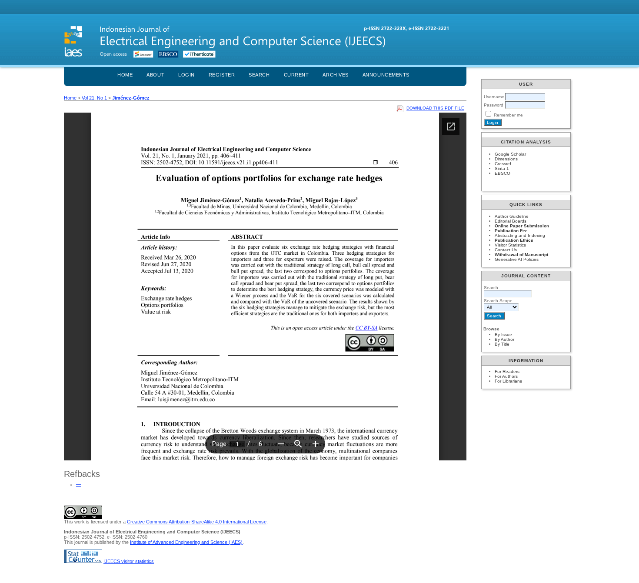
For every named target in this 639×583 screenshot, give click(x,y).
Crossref (503, 163)
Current (296, 74)
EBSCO (502, 173)
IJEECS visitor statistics (128, 561)
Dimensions (506, 159)
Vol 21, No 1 (94, 97)
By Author (504, 339)
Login (186, 74)
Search (259, 74)
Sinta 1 (502, 168)
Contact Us (506, 249)
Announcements (386, 74)
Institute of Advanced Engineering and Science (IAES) (186, 542)
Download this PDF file (435, 108)
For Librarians (508, 381)
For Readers (507, 371)
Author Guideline (512, 216)
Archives (335, 74)
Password (493, 105)
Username (494, 96)
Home (125, 74)
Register (222, 74)
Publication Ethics (514, 240)
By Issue (503, 334)
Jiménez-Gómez (131, 97)
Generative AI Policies (517, 259)
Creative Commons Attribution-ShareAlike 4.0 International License (196, 521)
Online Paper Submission (522, 225)
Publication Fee (511, 230)
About (155, 74)
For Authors (506, 376)
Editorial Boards (510, 221)
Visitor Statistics (510, 245)
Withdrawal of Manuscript (521, 254)
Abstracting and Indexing (520, 235)
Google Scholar (510, 154)
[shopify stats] (83, 561)
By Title (502, 344)
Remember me (508, 115)
